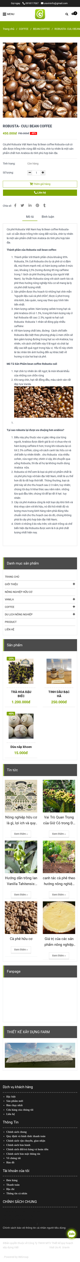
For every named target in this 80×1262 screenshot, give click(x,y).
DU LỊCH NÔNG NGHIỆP (19, 614)
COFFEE (23, 29)
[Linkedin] (30, 205)
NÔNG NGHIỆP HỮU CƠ (18, 592)
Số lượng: (8, 172)
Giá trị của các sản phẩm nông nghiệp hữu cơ (59, 942)
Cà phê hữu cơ (21, 939)
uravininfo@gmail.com (56, 3)
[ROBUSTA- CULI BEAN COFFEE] (40, 14)
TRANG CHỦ (12, 576)
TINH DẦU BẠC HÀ (59, 694)
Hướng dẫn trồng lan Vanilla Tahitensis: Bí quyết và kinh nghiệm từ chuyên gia (21, 881)
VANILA (9, 599)
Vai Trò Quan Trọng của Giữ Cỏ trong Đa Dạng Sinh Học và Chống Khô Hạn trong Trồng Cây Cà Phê (59, 820)
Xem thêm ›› (21, 834)
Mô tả (30, 216)
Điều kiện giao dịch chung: (18, 1215)
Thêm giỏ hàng (41, 184)
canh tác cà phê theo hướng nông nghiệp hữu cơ (59, 881)
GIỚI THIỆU (11, 584)
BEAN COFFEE (41, 29)
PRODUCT (11, 622)
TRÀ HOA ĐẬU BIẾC (21, 694)
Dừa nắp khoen (21, 747)
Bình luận (48, 216)
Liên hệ (41, 192)
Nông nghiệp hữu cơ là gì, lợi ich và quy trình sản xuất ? (21, 820)
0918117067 (32, 3)
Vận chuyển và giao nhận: (18, 1219)
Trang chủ (8, 29)
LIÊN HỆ (9, 629)
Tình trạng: (9, 163)
